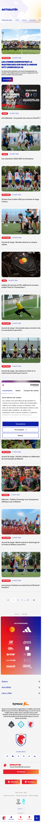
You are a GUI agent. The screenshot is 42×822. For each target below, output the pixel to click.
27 (28, 600)
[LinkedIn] (35, 756)
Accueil (17, 614)
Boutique (29, 819)
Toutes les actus (7, 20)
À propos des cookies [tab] (31, 390)
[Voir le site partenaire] (13, 629)
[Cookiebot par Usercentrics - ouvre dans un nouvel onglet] (30, 385)
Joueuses (33, 20)
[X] (24, 756)
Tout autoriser (20, 424)
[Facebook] (18, 756)
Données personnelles (21, 795)
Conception (20, 813)
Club (17, 20)
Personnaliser (19, 430)
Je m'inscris (21, 772)
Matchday (11, 819)
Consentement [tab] (7, 390)
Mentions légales (33, 795)
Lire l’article (7, 79)
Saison (24, 20)
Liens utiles (7, 693)
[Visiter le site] (18, 801)
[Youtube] (13, 756)
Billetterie (20, 819)
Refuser (20, 435)
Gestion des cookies (9, 795)
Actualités (6, 687)
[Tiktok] (29, 756)
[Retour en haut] (21, 740)
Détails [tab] (18, 390)
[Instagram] (7, 756)
